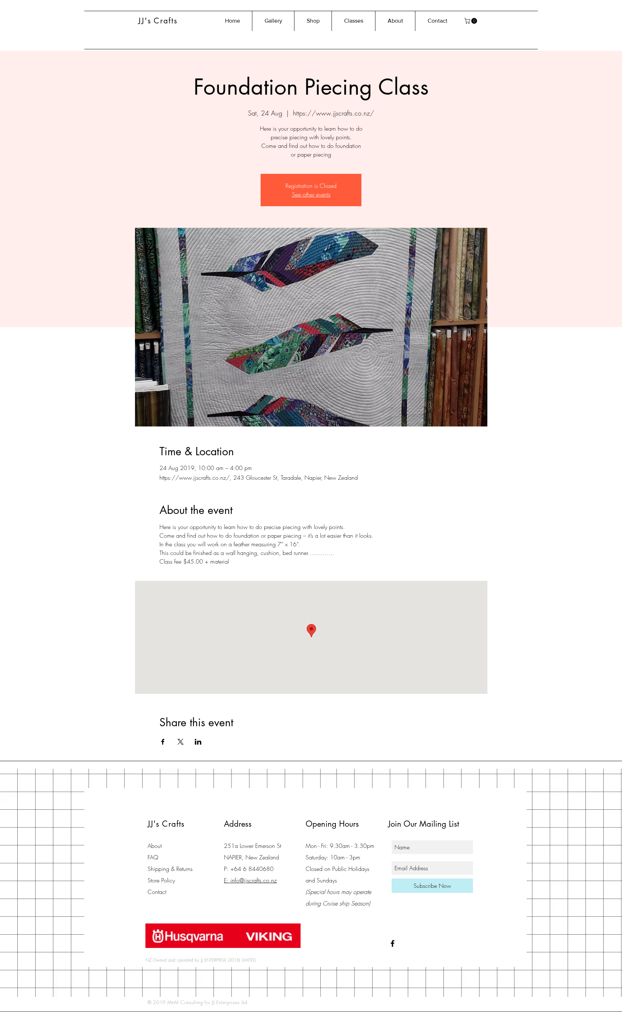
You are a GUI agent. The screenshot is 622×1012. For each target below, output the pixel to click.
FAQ (153, 857)
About (155, 846)
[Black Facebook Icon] (392, 943)
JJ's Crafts (157, 21)
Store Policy (161, 880)
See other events (311, 194)
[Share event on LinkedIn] (198, 742)
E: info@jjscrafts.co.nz (250, 880)
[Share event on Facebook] (162, 742)
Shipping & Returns (170, 869)
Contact (157, 892)
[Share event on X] (180, 742)
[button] (471, 21)
